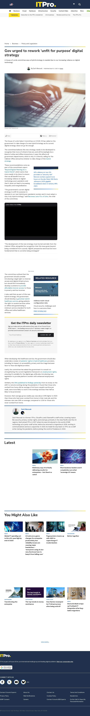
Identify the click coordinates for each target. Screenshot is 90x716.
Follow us (44, 136)
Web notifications (29, 696)
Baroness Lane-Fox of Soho (38, 196)
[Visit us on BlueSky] (22, 682)
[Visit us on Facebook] (2, 682)
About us (26, 692)
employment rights (50, 372)
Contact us (50, 692)
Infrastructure (43, 11)
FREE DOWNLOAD (40, 311)
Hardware (32, 11)
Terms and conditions (77, 692)
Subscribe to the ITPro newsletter (32, 15)
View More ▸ (45, 642)
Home (7, 44)
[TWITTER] (23, 412)
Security (53, 11)
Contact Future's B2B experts (56, 699)
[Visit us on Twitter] (9, 682)
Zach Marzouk (37, 68)
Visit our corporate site (65, 662)
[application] (31, 221)
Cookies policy (51, 696)
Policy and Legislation (29, 44)
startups (44, 420)
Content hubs (63, 11)
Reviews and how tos (63, 15)
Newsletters (74, 696)
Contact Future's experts (8, 692)
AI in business (49, 15)
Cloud (24, 11)
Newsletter (54, 136)
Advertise (74, 11)
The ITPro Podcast (79, 15)
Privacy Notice (20, 343)
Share (8, 136)
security (18, 420)
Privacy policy (4, 696)
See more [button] (31, 271)
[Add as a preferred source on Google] (6, 667)
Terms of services (31, 341)
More (82, 11)
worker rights (32, 420)
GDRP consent (4, 699)
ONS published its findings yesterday (27, 383)
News (61, 68)
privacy (24, 420)
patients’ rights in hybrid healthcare (34, 361)
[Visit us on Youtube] (16, 682)
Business (17, 11)
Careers (25, 699)
